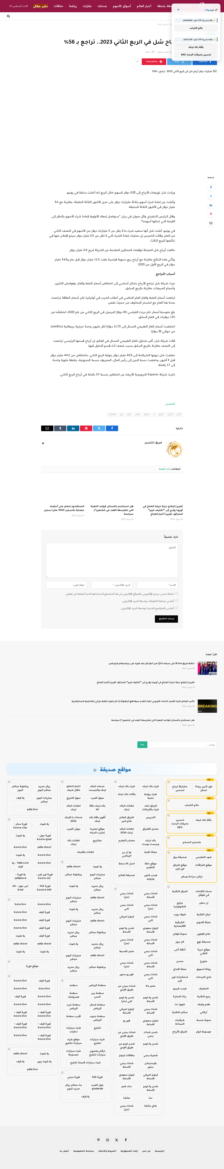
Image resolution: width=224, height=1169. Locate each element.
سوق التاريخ (73, 797)
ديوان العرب (73, 828)
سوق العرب (97, 797)
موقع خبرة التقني (203, 951)
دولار (137, 414)
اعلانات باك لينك (73, 842)
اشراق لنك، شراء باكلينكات (150, 807)
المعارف (204, 988)
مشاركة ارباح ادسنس (179, 788)
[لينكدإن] (210, 205)
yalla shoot (73, 866)
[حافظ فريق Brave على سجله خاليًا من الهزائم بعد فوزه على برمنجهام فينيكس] (207, 668)
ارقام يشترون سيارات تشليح (97, 1052)
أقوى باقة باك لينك (97, 819)
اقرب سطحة (73, 1016)
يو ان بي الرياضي (126, 853)
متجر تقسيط (126, 951)
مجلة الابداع (179, 969)
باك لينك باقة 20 (97, 807)
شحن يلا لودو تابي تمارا (126, 999)
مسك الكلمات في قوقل (203, 893)
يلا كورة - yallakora (20, 876)
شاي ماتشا (150, 1105)
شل (129, 414)
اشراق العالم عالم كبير (126, 819)
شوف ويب (180, 914)
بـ (154, 414)
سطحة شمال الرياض (97, 1006)
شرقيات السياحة (179, 1021)
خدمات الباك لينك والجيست (97, 788)
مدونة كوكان (180, 933)
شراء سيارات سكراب (73, 1029)
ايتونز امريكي (126, 916)
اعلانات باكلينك (85, 852)
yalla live (32, 809)
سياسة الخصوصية (83, 1151)
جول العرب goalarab (97, 1086)
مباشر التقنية (180, 1012)
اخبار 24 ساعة (126, 863)
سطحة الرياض (97, 985)
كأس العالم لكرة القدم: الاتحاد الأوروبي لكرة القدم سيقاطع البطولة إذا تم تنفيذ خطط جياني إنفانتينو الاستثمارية (133, 701)
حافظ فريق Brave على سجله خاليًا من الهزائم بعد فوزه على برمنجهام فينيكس (152, 663)
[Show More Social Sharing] (137, 61)
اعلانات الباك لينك (127, 807)
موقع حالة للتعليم (151, 865)
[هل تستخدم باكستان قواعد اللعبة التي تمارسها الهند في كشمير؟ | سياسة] (112, 490)
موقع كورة (32, 966)
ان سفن (203, 902)
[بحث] (9, 16)
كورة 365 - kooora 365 (44, 887)
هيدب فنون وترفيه (150, 877)
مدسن (179, 961)
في (121, 414)
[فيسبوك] (210, 187)
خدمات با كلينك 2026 (73, 819)
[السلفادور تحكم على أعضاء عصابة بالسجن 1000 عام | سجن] (62, 490)
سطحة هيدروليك (73, 994)
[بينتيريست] (210, 214)
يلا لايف (85, 1096)
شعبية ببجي (151, 1055)
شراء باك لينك (150, 786)
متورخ (203, 961)
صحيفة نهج (204, 941)
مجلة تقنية (150, 852)
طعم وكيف (203, 1004)
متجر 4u (150, 985)
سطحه (73, 985)
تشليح (97, 1027)
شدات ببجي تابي (126, 906)
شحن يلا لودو (150, 1043)
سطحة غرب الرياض (73, 1006)
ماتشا (126, 1097)
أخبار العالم (144, 6)
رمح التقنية (203, 996)
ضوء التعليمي (204, 857)
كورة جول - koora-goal (44, 837)
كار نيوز (180, 941)
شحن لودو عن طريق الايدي (127, 1045)
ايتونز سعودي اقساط (150, 929)
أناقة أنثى (180, 949)
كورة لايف (44, 912)
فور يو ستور (127, 974)
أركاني (203, 1012)
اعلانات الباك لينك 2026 (127, 830)
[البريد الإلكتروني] (210, 222)
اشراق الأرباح (179, 1031)
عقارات (87, 6)
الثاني (170, 414)
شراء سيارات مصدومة (73, 1052)
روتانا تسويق (203, 969)
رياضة (73, 6)
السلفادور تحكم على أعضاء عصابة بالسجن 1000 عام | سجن (64, 508)
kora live (20, 904)
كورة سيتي (73, 1077)
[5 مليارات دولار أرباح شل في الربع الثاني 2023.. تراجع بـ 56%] (112, 119)
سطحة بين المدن (97, 994)
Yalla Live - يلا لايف (20, 864)
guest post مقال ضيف (73, 788)
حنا (150, 1097)
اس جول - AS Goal (20, 887)
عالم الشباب (192, 805)
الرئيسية (159, 1151)
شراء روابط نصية (150, 796)
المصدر (170, 403)
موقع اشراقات (203, 864)
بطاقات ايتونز (127, 1055)
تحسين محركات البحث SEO (179, 823)
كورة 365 (97, 1077)
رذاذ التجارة (179, 996)
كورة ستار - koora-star (20, 825)
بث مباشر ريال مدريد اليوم (73, 1086)
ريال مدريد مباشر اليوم (44, 788)
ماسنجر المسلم (192, 842)
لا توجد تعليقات (163, 52)
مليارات (112, 414)
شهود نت (179, 1004)
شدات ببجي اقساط (150, 895)
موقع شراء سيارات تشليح (73, 1041)
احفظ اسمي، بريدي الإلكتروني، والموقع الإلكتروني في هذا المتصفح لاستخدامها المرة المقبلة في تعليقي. (119, 593)
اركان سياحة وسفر (191, 876)
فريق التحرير (153, 442)
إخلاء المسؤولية (129, 1151)
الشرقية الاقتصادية (180, 924)
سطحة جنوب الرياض (97, 1018)
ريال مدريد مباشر (97, 887)
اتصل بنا (64, 1151)
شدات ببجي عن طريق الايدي (126, 987)
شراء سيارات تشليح (97, 1041)
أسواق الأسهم (122, 6)
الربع (161, 414)
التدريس (150, 817)
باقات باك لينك (127, 794)
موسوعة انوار (203, 1031)
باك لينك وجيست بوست (150, 842)
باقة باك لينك (203, 819)
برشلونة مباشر (73, 874)
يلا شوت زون (44, 1061)
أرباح (179, 414)
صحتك (102, 6)
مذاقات (58, 6)
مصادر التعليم (126, 840)
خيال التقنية (204, 914)
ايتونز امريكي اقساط (126, 1010)
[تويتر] (210, 196)
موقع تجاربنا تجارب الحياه (97, 830)
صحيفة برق (180, 857)
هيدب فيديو (180, 988)
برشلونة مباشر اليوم (20, 788)
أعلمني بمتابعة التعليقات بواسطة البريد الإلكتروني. (148, 601)
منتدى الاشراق (150, 828)
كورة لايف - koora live (44, 1014)
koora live (20, 847)
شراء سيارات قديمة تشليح (85, 1062)
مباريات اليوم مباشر (97, 876)
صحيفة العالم (126, 875)
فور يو (126, 1020)
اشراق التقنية (180, 891)
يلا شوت (97, 866)
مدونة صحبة (203, 1020)
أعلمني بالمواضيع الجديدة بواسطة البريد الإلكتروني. (147, 608)
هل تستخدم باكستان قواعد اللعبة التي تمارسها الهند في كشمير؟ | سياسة (112, 510)
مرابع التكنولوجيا (180, 904)
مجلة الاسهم (204, 922)
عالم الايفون (203, 933)
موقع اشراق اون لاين (180, 866)
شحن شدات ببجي (151, 1034)
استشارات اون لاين (180, 978)
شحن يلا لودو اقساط (126, 929)
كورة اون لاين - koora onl (44, 876)
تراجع (146, 414)
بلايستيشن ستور (150, 1065)
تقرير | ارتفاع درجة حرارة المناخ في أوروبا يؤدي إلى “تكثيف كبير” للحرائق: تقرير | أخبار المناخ (163, 510)
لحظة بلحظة (165, 6)
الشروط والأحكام (107, 1151)
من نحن (146, 1151)
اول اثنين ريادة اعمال (203, 788)
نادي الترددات (203, 976)
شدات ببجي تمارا (126, 895)
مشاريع (97, 840)
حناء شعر (126, 1086)
